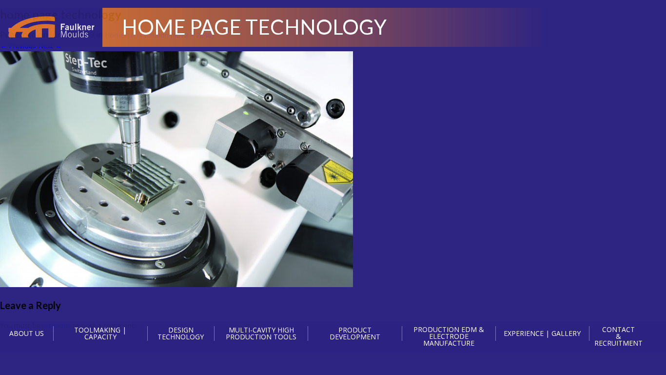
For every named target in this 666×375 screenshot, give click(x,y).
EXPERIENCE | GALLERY (542, 333)
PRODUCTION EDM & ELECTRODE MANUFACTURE (448, 336)
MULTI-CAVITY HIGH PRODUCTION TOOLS (261, 333)
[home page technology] (176, 284)
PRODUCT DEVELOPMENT (355, 333)
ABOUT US (26, 333)
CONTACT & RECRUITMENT (618, 336)
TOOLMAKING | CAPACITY (100, 333)
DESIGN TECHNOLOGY (180, 333)
